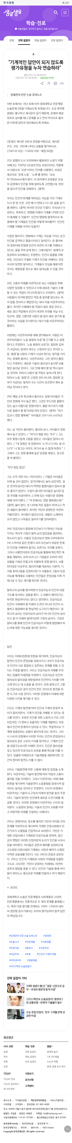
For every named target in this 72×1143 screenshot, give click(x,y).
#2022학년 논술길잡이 (20, 966)
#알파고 (29, 948)
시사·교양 (8, 1046)
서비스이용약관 (57, 1100)
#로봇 (28, 954)
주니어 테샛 (9, 1089)
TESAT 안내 (9, 1079)
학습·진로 (36, 23)
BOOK (24, 1128)
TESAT (7, 1073)
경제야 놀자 (52, 1052)
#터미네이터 (15, 960)
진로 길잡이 (57, 40)
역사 (5, 1057)
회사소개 (7, 1100)
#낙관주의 (44, 948)
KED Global (48, 1128)
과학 (5, 1061)
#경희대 (47, 936)
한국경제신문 (28, 1124)
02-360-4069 (42, 1104)
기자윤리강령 (21, 1100)
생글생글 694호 (47, 78)
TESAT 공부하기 (11, 1084)
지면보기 (29, 1073)
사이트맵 (7, 1104)
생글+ (49, 1046)
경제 (5, 1052)
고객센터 (19, 1104)
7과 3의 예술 (53, 1057)
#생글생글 (32, 960)
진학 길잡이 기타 (17, 978)
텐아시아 (35, 1128)
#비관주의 (14, 954)
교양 (5, 1066)
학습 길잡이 (40, 40)
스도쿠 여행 (52, 1061)
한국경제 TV (43, 1124)
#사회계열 (46, 942)
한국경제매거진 (10, 1128)
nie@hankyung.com (52, 1113)
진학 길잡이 (24, 40)
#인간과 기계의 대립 (46, 954)
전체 (11, 40)
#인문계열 (30, 942)
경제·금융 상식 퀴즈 (56, 1066)
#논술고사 (14, 942)
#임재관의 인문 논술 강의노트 (23, 936)
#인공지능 (14, 948)
